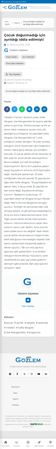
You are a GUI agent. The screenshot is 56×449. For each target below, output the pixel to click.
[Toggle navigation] (4, 7)
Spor (15, 393)
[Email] (28, 300)
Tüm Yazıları (28, 306)
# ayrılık (18, 322)
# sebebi (29, 322)
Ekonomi (15, 387)
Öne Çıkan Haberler (15, 63)
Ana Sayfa (7, 22)
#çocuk (8, 322)
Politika (15, 405)
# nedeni (9, 327)
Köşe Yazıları (11, 57)
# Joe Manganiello (15, 332)
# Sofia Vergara (24, 327)
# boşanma (33, 332)
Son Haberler (28, 57)
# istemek (42, 322)
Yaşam (17, 23)
